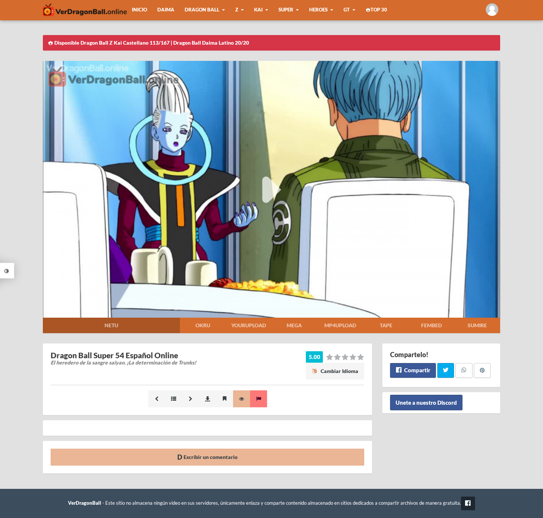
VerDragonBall (84, 503)
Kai (258, 10)
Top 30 (378, 10)
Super (286, 10)
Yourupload (248, 325)
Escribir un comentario (210, 457)
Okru (202, 325)
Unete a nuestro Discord (426, 402)
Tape (386, 325)
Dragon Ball (202, 10)
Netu (111, 325)
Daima (165, 10)
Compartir (416, 370)
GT (347, 10)
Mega (294, 325)
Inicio (139, 10)
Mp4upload (340, 325)
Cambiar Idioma (339, 371)
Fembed (431, 325)
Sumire (477, 325)
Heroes (318, 10)
